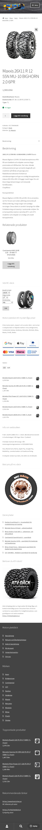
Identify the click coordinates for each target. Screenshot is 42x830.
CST (6, 687)
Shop (11, 18)
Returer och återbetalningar (15, 640)
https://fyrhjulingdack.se (11, 616)
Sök (21, 826)
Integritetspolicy (11, 652)
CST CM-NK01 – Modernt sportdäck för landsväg (21, 553)
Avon (7, 674)
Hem (6, 18)
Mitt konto (7, 826)
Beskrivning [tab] (6, 141)
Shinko (7, 720)
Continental (9, 683)
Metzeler (8, 703)
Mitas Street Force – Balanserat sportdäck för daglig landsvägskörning (20, 548)
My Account (9, 648)
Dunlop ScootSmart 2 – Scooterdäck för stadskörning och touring (18, 523)
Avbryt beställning (12, 644)
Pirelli (7, 716)
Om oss (8, 656)
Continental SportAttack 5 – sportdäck (18, 537)
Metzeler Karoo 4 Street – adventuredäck (18, 528)
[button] (36, 29)
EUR (8, 368)
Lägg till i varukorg (21, 116)
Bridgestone (9, 678)
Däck (16, 18)
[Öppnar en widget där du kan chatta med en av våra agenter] (33, 826)
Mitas (7, 712)
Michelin (8, 708)
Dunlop (8, 691)
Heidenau (8, 695)
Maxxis (13, 130)
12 (9, 130)
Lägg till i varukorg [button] (11, 265)
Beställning (9, 636)
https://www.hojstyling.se (12, 801)
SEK (4, 368)
